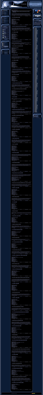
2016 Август (36, 37)
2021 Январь (36, 70)
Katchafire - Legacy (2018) (15, 187)
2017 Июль (36, 44)
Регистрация (35, 5)
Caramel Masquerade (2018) (16, 162)
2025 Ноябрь (36, 106)
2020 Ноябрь (36, 69)
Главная (33, 5)
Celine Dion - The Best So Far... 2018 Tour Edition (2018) (19, 255)
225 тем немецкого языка (15, 263)
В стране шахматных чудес (16, 292)
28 (37, 24)
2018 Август (36, 52)
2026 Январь (36, 107)
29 (38, 24)
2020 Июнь (36, 66)
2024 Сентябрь (36, 97)
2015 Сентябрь (36, 30)
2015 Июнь (36, 28)
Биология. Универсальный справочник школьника (19, 26)
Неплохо (4, 44)
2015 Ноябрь (36, 31)
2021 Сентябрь (36, 75)
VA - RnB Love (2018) (15, 354)
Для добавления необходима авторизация (6, 38)
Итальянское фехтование (15, 237)
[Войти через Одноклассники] (37, 12)
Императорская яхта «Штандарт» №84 (17, 320)
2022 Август (36, 82)
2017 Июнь (36, 43)
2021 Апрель (36, 72)
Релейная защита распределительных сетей (18, 109)
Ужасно (4, 45)
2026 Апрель (36, 109)
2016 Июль (36, 36)
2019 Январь (36, 55)
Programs (4, 20)
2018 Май (36, 50)
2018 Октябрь (36, 53)
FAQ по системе (36, 116)
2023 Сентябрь (36, 90)
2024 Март (36, 94)
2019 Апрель (36, 57)
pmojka (20, 24)
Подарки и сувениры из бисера (16, 224)
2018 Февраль (36, 48)
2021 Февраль (36, 71)
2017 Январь (36, 40)
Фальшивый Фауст (15, 334)
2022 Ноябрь (36, 84)
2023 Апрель (36, 87)
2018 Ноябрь (36, 54)
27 (36, 24)
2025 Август (36, 104)
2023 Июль (36, 89)
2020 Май (36, 65)
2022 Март (36, 79)
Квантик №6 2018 (14, 96)
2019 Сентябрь (36, 60)
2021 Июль (36, 74)
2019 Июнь (36, 58)
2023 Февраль (36, 86)
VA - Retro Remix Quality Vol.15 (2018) (17, 229)
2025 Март (36, 101)
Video (3, 17)
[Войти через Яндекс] (38, 10)
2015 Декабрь (36, 32)
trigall (20, 171)
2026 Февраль (36, 108)
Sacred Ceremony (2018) (15, 152)
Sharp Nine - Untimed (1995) (16, 129)
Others (14, 30)
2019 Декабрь (36, 62)
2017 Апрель (36, 42)
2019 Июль (36, 59)
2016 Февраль (36, 33)
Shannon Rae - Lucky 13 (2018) (16, 215)
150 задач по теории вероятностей (17, 363)
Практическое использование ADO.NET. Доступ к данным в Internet (21, 182)
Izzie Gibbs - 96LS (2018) (15, 283)
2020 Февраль (36, 63)
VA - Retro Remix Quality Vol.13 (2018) (17, 368)
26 (35, 24)
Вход (38, 5)
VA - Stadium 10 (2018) (15, 60)
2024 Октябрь (36, 98)
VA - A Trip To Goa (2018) (15, 74)
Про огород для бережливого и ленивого (18, 306)
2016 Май (36, 35)
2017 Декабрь (36, 47)
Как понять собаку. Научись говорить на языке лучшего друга (20, 277)
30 (39, 24)
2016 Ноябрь (36, 39)
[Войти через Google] (39, 10)
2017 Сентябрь (36, 45)
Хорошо (4, 43)
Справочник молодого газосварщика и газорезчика (19, 376)
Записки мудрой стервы (15, 138)
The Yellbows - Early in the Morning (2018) (17, 382)
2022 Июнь (36, 81)
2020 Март (36, 64)
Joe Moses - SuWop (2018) (15, 297)
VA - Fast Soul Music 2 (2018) (16, 17)
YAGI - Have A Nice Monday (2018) (16, 325)
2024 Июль (36, 96)
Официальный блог (36, 115)
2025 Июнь (36, 103)
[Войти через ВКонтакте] (37, 10)
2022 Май (36, 80)
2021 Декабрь (36, 77)
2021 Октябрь (36, 76)
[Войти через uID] (35, 10)
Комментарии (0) (26, 24)
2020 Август (36, 67)
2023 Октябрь (36, 91)
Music (14, 24)
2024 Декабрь (36, 99)
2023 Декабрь (36, 92)
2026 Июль (36, 111)
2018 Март (36, 49)
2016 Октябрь (36, 38)
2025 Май (36, 102)
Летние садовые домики (15, 196)
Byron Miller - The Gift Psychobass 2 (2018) (18, 115)
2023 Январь (36, 85)
